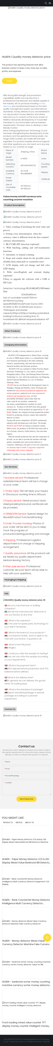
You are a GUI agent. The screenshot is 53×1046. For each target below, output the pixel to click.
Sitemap (46, 1041)
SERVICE (19, 822)
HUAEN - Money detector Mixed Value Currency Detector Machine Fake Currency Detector (26, 942)
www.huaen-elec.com (18, 1041)
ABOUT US (29, 822)
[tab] (26, 92)
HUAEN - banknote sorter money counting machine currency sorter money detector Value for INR (26, 983)
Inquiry (9, 81)
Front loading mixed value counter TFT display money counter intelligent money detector (25, 1024)
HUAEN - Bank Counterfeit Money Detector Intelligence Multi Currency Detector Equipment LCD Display (26, 901)
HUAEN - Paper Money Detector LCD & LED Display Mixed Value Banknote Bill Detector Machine (26, 860)
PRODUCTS (8, 822)
